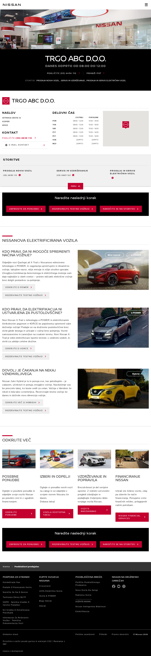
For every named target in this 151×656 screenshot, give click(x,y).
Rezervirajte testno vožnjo (71, 209)
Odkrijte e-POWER (16, 287)
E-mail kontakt (19, 145)
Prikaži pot (94, 73)
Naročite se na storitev (119, 209)
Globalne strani (10, 634)
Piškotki (103, 634)
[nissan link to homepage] (12, 4)
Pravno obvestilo (120, 634)
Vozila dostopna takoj (54, 513)
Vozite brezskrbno (88, 510)
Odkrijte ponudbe (11, 513)
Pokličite (61, 73)
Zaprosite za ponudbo (24, 209)
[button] (146, 4)
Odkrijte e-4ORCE (16, 348)
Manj (73, 186)
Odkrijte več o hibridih (20, 402)
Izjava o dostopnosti (13, 651)
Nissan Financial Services (130, 517)
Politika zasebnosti (85, 634)
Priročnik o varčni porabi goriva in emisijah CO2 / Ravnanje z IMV (34, 642)
